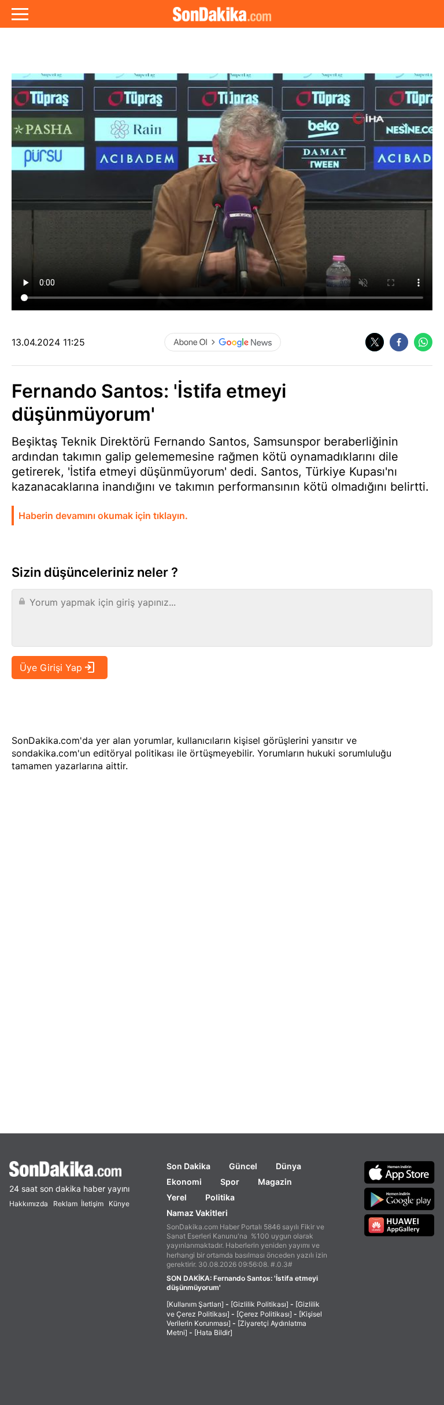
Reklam (65, 1203)
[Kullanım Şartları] (195, 1304)
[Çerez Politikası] (264, 1314)
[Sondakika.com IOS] (399, 1172)
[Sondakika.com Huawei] (399, 1225)
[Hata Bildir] (213, 1332)
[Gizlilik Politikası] (259, 1304)
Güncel (243, 1166)
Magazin (275, 1182)
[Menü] (20, 14)
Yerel (176, 1197)
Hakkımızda (28, 1203)
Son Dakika (188, 1166)
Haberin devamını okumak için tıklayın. (103, 515)
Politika (220, 1197)
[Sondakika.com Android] (399, 1199)
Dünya (288, 1166)
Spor (229, 1182)
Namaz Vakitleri (197, 1213)
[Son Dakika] (222, 14)
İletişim (92, 1203)
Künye (119, 1203)
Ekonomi (184, 1182)
